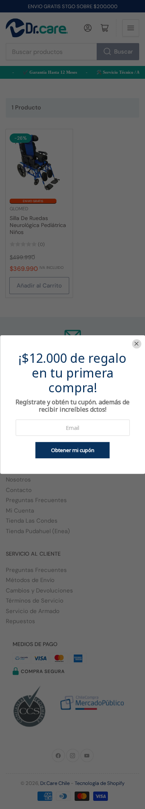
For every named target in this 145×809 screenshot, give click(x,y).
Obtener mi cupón (72, 450)
